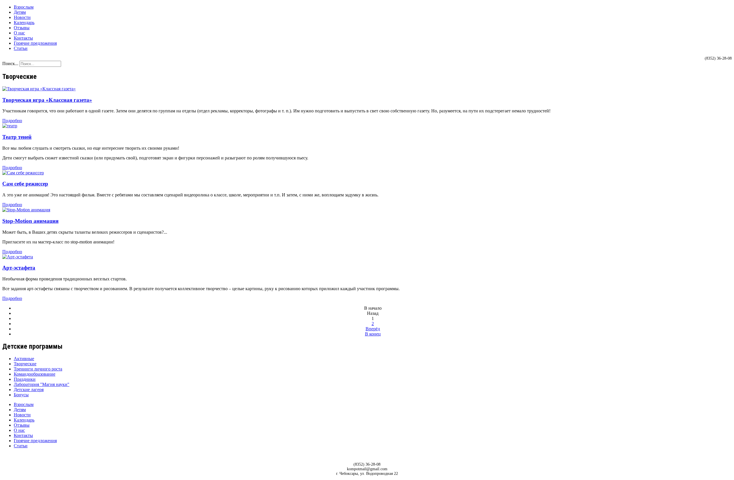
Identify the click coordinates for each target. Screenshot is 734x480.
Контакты (23, 38)
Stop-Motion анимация (30, 221)
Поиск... (10, 63)
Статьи (21, 48)
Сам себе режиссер (25, 184)
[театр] (9, 125)
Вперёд (373, 328)
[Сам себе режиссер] (23, 172)
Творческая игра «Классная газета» (47, 100)
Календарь (24, 22)
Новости (22, 17)
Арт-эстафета (18, 268)
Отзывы (22, 27)
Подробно (12, 120)
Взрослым (24, 7)
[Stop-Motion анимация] (26, 209)
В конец (373, 333)
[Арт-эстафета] (17, 256)
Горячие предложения (35, 43)
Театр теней (17, 137)
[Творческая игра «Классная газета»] (39, 88)
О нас (19, 32)
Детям (20, 12)
